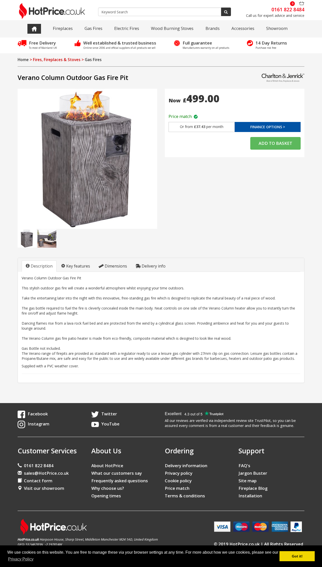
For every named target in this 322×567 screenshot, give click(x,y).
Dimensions (115, 266)
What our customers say (116, 473)
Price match (181, 116)
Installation (250, 496)
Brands (213, 28)
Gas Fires (93, 28)
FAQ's (244, 465)
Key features (77, 266)
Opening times (106, 496)
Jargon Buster (252, 473)
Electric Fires (126, 28)
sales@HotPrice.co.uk (46, 473)
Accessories (242, 28)
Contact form (37, 481)
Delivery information (186, 465)
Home (23, 59)
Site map (247, 481)
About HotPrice (107, 465)
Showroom (277, 28)
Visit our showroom (43, 488)
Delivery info (153, 266)
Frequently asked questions (119, 481)
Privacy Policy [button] (20, 559)
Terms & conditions (185, 496)
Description (41, 266)
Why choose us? (107, 488)
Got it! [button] (297, 556)
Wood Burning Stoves (172, 28)
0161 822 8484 (38, 465)
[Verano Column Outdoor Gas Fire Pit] (87, 158)
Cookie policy (178, 481)
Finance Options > (267, 126)
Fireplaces (63, 28)
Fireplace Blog (252, 488)
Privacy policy (178, 473)
